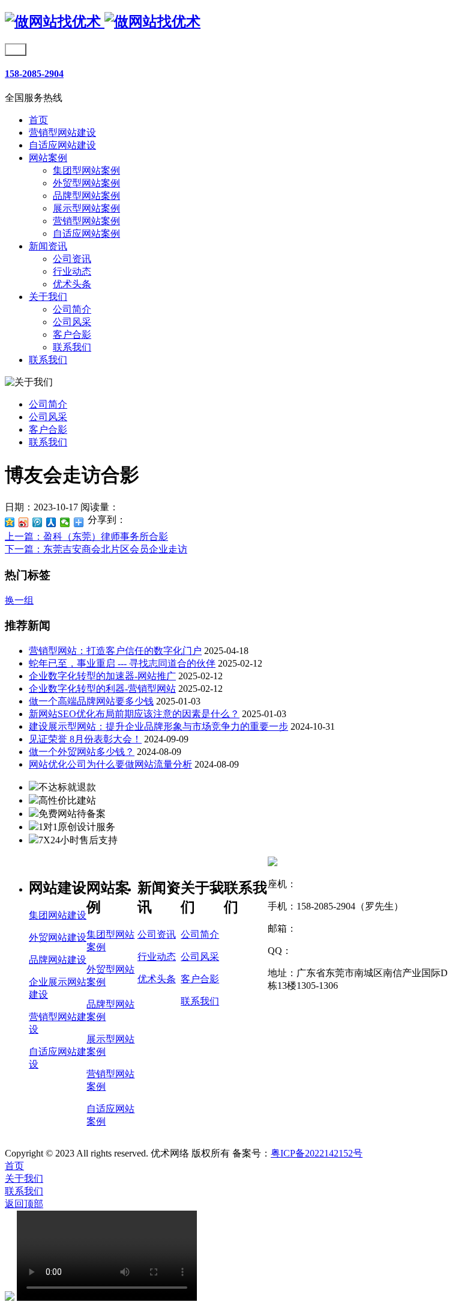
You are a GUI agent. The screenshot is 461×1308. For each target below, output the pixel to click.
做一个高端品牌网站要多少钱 (91, 701)
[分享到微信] (65, 522)
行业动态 (72, 271)
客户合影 (72, 334)
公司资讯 (72, 259)
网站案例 (48, 158)
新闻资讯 (48, 246)
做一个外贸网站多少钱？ (81, 752)
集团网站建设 (57, 915)
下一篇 (96, 549)
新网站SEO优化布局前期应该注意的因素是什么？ (134, 714)
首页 (38, 120)
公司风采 (72, 322)
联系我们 (72, 347)
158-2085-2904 (34, 74)
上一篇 (86, 536)
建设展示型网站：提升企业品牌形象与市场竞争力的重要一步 (158, 726)
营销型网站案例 (86, 221)
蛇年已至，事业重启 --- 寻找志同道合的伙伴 (122, 663)
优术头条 (72, 284)
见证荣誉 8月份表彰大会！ (85, 739)
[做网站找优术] (102, 21)
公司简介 (72, 309)
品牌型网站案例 (86, 196)
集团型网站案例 (86, 170)
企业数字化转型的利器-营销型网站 (102, 688)
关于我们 (48, 297)
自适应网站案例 (86, 233)
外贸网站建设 (57, 937)
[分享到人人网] (51, 522)
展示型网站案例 (86, 208)
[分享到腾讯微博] (37, 522)
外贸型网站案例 (86, 183)
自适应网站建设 (62, 145)
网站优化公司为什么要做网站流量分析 (110, 764)
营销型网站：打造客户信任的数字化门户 (115, 651)
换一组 (19, 600)
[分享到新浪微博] (24, 522)
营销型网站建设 (62, 132)
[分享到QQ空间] (10, 522)
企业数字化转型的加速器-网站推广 (102, 676)
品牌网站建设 (57, 960)
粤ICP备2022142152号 (317, 1153)
